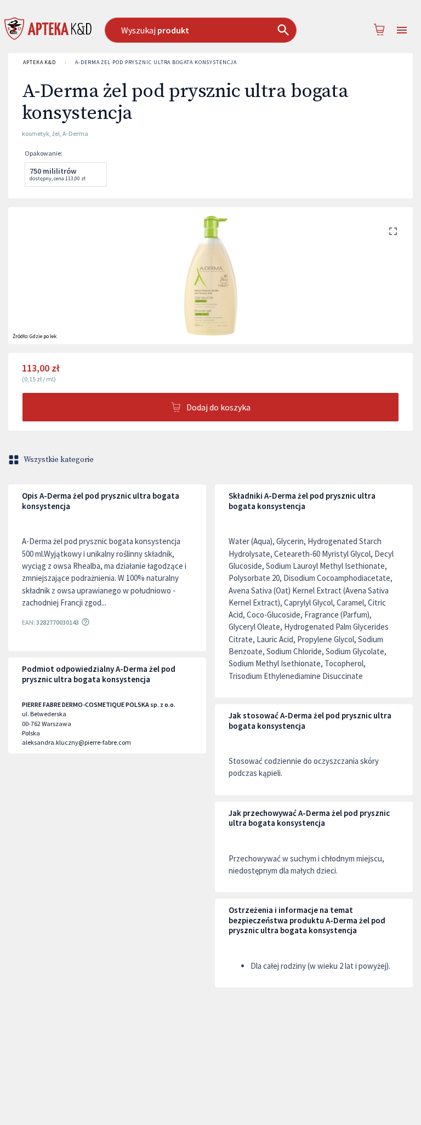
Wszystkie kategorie (59, 460)
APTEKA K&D (39, 62)
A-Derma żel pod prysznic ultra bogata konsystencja (156, 62)
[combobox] (205, 30)
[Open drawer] (402, 30)
